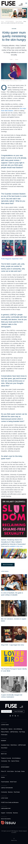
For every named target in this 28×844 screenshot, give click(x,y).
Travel (3, 777)
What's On (4, 753)
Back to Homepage (8, 564)
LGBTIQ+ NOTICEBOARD (7, 787)
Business (10, 792)
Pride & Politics (5, 731)
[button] (26, 3)
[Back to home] (12, 3)
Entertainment (5, 767)
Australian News (5, 745)
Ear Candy (17, 771)
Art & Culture (10, 771)
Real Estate (17, 792)
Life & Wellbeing (18, 729)
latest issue (4, 798)
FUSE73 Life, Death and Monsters (10, 802)
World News (14, 745)
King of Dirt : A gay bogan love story (12, 645)
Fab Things (22, 731)
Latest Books (5, 571)
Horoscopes (4, 734)
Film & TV (3, 771)
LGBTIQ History (14, 731)
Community (4, 761)
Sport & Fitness (15, 761)
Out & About (4, 747)
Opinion (10, 729)
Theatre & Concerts (6, 758)
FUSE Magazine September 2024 (11, 259)
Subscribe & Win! (6, 711)
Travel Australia (5, 781)
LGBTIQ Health (22, 745)
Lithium (14, 832)
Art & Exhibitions (16, 758)
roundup (3, 740)
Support (3, 812)
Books (16, 59)
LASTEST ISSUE (5, 724)
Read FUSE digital (18, 711)
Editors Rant (4, 729)
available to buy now (15, 546)
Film (9, 761)
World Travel (13, 781)
